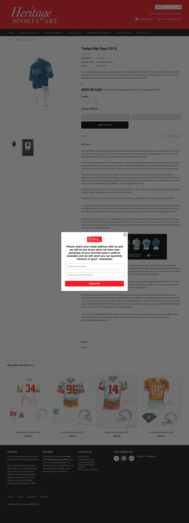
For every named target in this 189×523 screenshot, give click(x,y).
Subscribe (94, 283)
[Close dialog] (125, 234)
